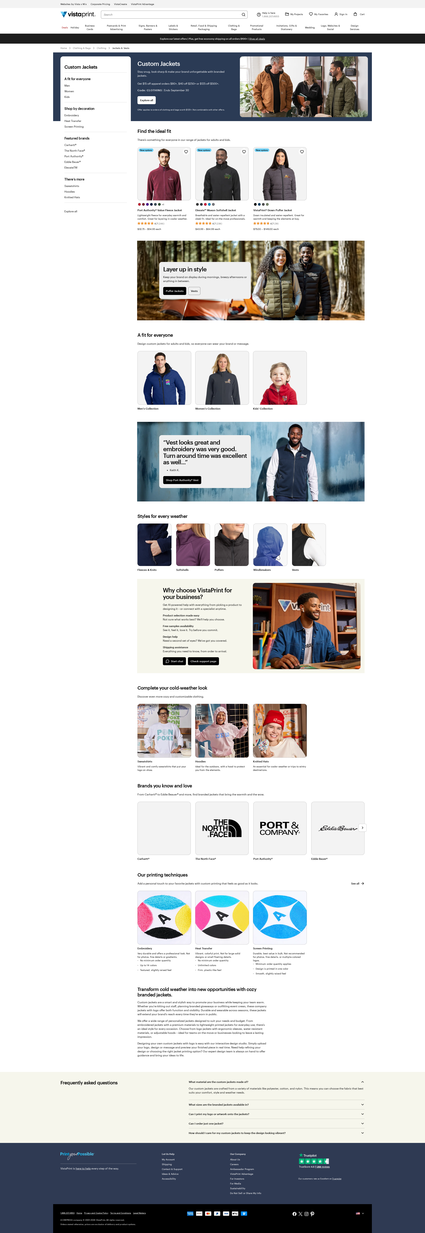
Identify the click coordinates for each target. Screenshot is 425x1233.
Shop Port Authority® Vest (182, 480)
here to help (83, 1168)
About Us (235, 1159)
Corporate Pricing (100, 4)
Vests (194, 290)
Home (63, 48)
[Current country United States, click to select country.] (360, 1213)
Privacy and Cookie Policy (96, 1213)
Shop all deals (257, 38)
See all (355, 883)
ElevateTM (70, 167)
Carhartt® (70, 144)
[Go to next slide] (363, 828)
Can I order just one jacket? (206, 1123)
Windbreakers (262, 569)
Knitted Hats (72, 197)
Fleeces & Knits (147, 569)
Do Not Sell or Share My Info (245, 1193)
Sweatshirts (71, 185)
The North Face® (74, 150)
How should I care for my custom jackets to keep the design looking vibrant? (237, 1132)
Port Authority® (73, 156)
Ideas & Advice (170, 1173)
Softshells (182, 569)
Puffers (219, 569)
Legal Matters (139, 1213)
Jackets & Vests (120, 48)
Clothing (101, 48)
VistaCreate (120, 4)
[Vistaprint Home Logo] (78, 14)
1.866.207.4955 (67, 1213)
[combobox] (172, 15)
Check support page (203, 661)
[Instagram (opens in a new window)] (306, 1214)
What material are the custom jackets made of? (218, 1081)
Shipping (167, 1164)
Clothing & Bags (82, 48)
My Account (168, 1159)
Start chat (177, 661)
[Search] (243, 14)
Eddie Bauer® (72, 161)
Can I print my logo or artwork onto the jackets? (219, 1114)
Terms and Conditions (120, 1213)
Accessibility (169, 1178)
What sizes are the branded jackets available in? (219, 1104)
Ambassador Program (242, 1169)
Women (69, 91)
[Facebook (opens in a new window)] (295, 1214)
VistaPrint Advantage (142, 4)
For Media (235, 1183)
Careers (234, 1164)
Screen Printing (74, 126)
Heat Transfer (72, 120)
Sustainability (237, 1188)
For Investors (237, 1178)
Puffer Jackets (175, 290)
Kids (67, 96)
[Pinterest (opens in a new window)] (312, 1214)
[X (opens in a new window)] (300, 1214)
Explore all (70, 211)
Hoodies (69, 191)
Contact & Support (172, 1169)
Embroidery (71, 115)
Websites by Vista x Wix (73, 4)
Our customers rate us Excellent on (319, 1178)
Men (67, 85)
